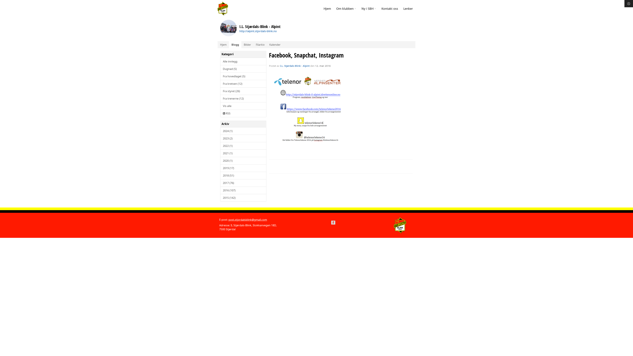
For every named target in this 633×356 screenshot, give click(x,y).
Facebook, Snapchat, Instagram (306, 55)
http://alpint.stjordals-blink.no (258, 31)
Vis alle (227, 106)
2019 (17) (228, 168)
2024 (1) (228, 131)
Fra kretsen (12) (232, 84)
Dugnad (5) (230, 69)
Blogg (235, 44)
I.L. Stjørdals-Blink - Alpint (295, 65)
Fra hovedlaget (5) (234, 76)
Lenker (408, 9)
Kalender (275, 44)
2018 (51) (228, 175)
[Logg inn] (629, 4)
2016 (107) (229, 190)
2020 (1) (228, 161)
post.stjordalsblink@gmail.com (247, 220)
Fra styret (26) (231, 91)
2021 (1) (228, 153)
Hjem (327, 9)
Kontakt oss (389, 9)
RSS (227, 113)
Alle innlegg (230, 61)
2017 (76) (228, 183)
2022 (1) (228, 146)
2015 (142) (229, 198)
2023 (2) (228, 138)
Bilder (247, 44)
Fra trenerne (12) (233, 98)
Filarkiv (260, 44)
